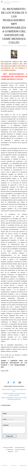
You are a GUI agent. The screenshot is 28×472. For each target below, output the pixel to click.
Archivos (14, 465)
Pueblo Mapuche (22, 45)
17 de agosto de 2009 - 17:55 (8, 45)
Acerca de (5, 465)
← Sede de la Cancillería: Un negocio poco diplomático (7, 449)
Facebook (8, 382)
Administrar (23, 465)
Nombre (5, 413)
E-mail (8, 419)
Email (19, 382)
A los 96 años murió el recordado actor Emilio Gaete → (20, 449)
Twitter (14, 382)
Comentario (5, 425)
